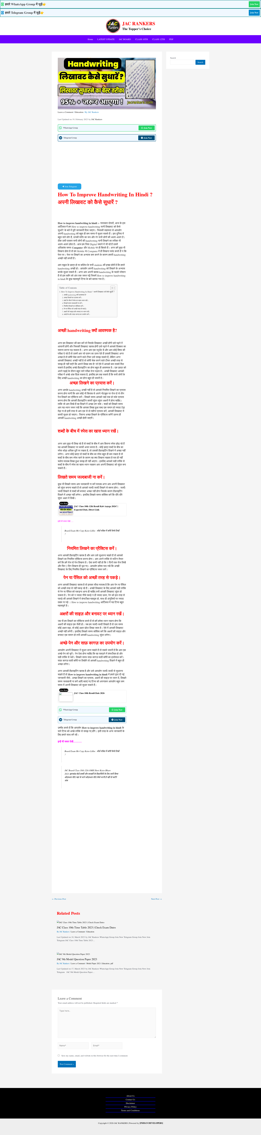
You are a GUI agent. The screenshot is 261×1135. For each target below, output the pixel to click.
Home (90, 39)
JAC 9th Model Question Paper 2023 (77, 959)
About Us (130, 1095)
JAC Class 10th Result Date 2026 (89, 693)
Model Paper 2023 (93, 963)
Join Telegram (70, 186)
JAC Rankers (96, 119)
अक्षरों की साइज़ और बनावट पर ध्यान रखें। (77, 311)
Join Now (254, 4)
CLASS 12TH (158, 39)
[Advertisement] (107, 163)
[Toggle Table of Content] (111, 288)
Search (173, 57)
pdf (112, 963)
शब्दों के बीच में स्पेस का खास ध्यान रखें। (76, 300)
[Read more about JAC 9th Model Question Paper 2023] (73, 953)
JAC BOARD (125, 39)
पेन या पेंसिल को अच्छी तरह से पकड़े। (75, 308)
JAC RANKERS (138, 23)
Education (79, 112)
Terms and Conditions (130, 1110)
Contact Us (130, 1099)
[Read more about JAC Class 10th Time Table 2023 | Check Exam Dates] (80, 922)
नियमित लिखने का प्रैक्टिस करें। (74, 306)
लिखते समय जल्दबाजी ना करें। (73, 303)
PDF (171, 39)
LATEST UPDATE (106, 39)
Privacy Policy (130, 1106)
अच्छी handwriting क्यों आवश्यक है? (75, 295)
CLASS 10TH (141, 39)
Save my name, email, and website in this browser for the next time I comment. (94, 1055)
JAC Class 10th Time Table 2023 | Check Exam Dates (86, 927)
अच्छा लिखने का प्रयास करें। (73, 297)
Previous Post (59, 899)
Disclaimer (130, 1103)
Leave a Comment (65, 112)
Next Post (156, 899)
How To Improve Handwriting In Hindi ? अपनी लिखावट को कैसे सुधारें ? (87, 291)
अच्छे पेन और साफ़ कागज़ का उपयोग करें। (77, 314)
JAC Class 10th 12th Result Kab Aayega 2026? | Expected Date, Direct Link (96, 508)
